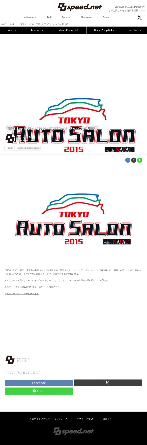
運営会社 (107, 419)
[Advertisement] (73, 62)
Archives (134, 30)
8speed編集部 (24, 137)
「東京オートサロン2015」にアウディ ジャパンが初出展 (51, 128)
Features (36, 30)
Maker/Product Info (69, 30)
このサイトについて (39, 419)
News (10, 30)
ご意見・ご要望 (85, 419)
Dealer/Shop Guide (104, 30)
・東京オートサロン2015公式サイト (22, 293)
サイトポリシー (62, 419)
